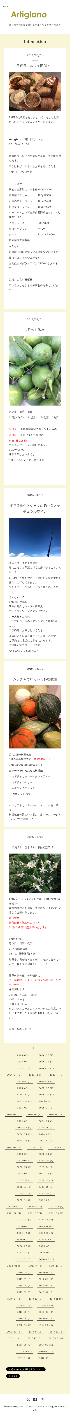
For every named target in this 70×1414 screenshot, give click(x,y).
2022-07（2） (25, 1193)
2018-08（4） (25, 1312)
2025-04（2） (25, 1101)
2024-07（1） (24, 1127)
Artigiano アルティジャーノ (29, 1406)
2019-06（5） (46, 1279)
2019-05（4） (25, 1285)
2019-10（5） (57, 1265)
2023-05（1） (24, 1167)
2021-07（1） (35, 1213)
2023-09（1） (25, 1154)
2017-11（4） (14, 1338)
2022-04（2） (25, 1200)
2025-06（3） (25, 1094)
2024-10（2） (57, 1114)
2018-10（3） (24, 1305)
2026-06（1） (25, 1061)
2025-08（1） (25, 1088)
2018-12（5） (36, 1298)
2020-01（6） (15, 1265)
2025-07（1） (46, 1088)
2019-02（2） (47, 1292)
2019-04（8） (47, 1285)
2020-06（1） (47, 1246)
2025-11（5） (57, 1074)
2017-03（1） (46, 1358)
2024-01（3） (47, 1140)
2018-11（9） (57, 1298)
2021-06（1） (56, 1213)
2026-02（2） (47, 1068)
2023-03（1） (25, 1173)
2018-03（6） (46, 1325)
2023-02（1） (47, 1173)
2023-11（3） (35, 1147)
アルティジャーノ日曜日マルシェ (28, 445)
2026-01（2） (15, 1074)
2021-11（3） (36, 1206)
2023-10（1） (57, 1147)
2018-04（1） (24, 1325)
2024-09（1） (25, 1121)
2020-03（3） (24, 1259)
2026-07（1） (46, 1055)
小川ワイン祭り (29, 434)
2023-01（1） (25, 1180)
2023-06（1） (46, 1160)
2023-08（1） (47, 1154)
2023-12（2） (14, 1147)
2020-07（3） (25, 1246)
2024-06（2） (46, 1127)
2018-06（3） (25, 1318)
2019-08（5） (47, 1272)
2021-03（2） (46, 1219)
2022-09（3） (46, 1187)
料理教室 (30, 429)
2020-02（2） (47, 1259)
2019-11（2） (36, 1265)
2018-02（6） (15, 1331)
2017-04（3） (25, 1358)
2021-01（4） (46, 1226)
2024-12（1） (14, 1114)
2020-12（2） (25, 1233)
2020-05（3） (25, 1252)
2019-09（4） (25, 1272)
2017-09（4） (56, 1338)
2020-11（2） (46, 1233)
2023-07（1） (25, 1160)
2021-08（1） (14, 1213)
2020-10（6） (25, 1239)
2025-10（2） (25, 1081)
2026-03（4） (25, 1068)
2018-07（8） (46, 1312)
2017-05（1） (46, 1351)
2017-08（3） (25, 1344)
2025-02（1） (25, 1107)
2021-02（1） (25, 1226)
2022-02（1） (15, 1206)
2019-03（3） (25, 1292)
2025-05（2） (47, 1094)
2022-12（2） (46, 1180)
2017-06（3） (25, 1351)
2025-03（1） (47, 1101)
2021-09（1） (56, 1206)
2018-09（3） (46, 1305)
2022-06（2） (47, 1193)
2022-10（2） (24, 1187)
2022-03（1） (47, 1200)
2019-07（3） (25, 1279)
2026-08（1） (25, 1055)
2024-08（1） (47, 1121)
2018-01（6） (36, 1331)
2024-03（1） (47, 1134)
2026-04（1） (47, 1061)
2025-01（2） (47, 1107)
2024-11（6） (35, 1114)
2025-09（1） (47, 1081)
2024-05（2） (25, 1134)
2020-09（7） (47, 1239)
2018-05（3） (47, 1318)
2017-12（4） (57, 1331)
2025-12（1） (36, 1074)
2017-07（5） (46, 1344)
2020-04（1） (47, 1252)
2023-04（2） (46, 1167)
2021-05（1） (24, 1219)
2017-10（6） (35, 1338)
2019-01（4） (15, 1298)
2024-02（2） (25, 1140)
